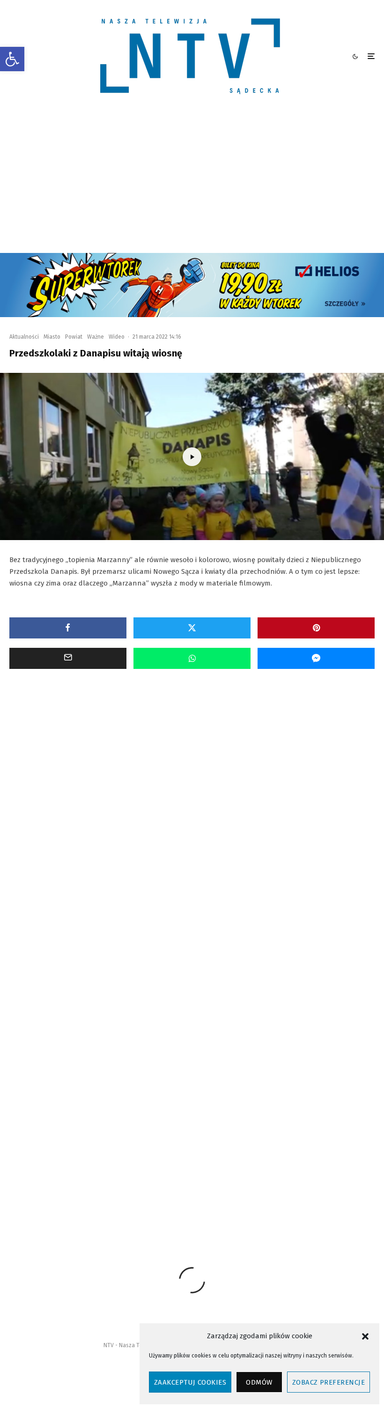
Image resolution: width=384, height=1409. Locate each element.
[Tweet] (192, 627)
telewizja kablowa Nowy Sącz (84, 1201)
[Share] (67, 627)
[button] (12, 59)
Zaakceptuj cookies (190, 1382)
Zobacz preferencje (328, 1382)
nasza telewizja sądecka (185, 1184)
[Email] (67, 658)
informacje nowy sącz (114, 1184)
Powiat (73, 337)
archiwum (61, 1184)
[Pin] (316, 627)
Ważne (95, 337)
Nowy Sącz (243, 1184)
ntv (276, 1184)
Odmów (259, 1382)
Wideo (117, 337)
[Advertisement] (192, 182)
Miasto (52, 337)
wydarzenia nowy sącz (161, 1201)
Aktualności (24, 337)
